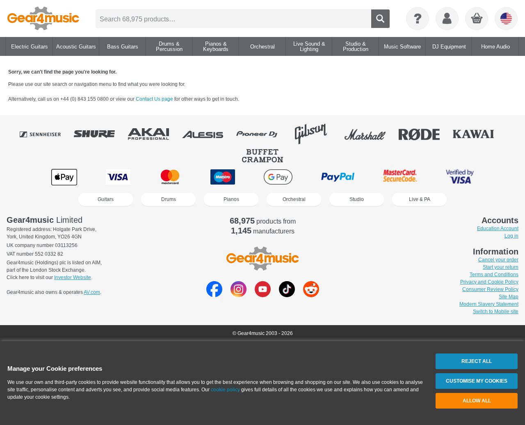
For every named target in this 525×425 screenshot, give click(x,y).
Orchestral (294, 199)
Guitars (106, 199)
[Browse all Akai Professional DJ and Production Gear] (154, 134)
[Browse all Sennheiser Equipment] (46, 134)
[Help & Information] (417, 18)
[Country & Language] (506, 18)
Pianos (231, 199)
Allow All (477, 401)
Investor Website (72, 277)
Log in (511, 236)
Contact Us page (155, 99)
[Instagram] (239, 294)
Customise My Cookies (476, 381)
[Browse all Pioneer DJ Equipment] (262, 134)
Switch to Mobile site (495, 311)
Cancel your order (498, 260)
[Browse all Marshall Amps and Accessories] (371, 134)
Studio (356, 199)
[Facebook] (214, 294)
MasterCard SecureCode (400, 177)
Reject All (476, 361)
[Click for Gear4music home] (43, 18)
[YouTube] (263, 294)
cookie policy (225, 390)
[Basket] (477, 18)
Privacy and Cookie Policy (489, 282)
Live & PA (419, 199)
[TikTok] (287, 294)
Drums (168, 199)
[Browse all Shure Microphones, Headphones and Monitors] (100, 134)
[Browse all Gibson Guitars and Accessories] (317, 134)
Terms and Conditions (494, 274)
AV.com (92, 292)
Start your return (500, 267)
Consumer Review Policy (490, 289)
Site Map (508, 297)
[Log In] (447, 18)
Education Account (497, 228)
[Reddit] (311, 294)
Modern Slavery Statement (488, 304)
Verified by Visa (460, 177)
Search (380, 18)
